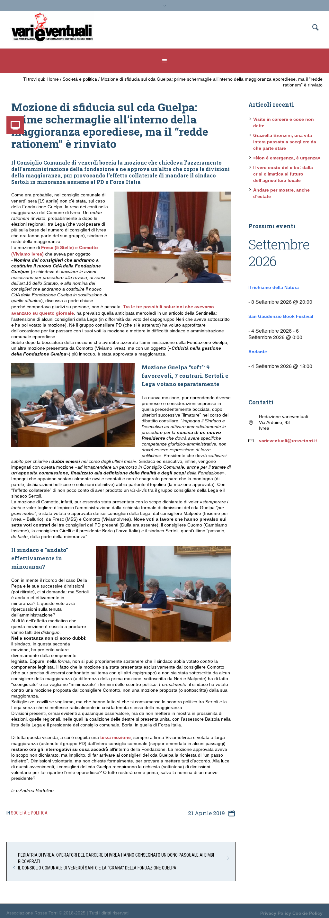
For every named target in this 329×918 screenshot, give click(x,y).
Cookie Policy (307, 913)
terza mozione (115, 737)
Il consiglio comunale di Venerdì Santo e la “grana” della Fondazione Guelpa (97, 867)
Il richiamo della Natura (273, 287)
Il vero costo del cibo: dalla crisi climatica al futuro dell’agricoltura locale (283, 174)
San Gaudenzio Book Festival (280, 316)
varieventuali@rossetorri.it (288, 440)
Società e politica (80, 79)
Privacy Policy (275, 913)
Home (53, 79)
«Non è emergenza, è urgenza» (286, 157)
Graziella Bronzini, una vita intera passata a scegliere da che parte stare (284, 142)
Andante (257, 351)
